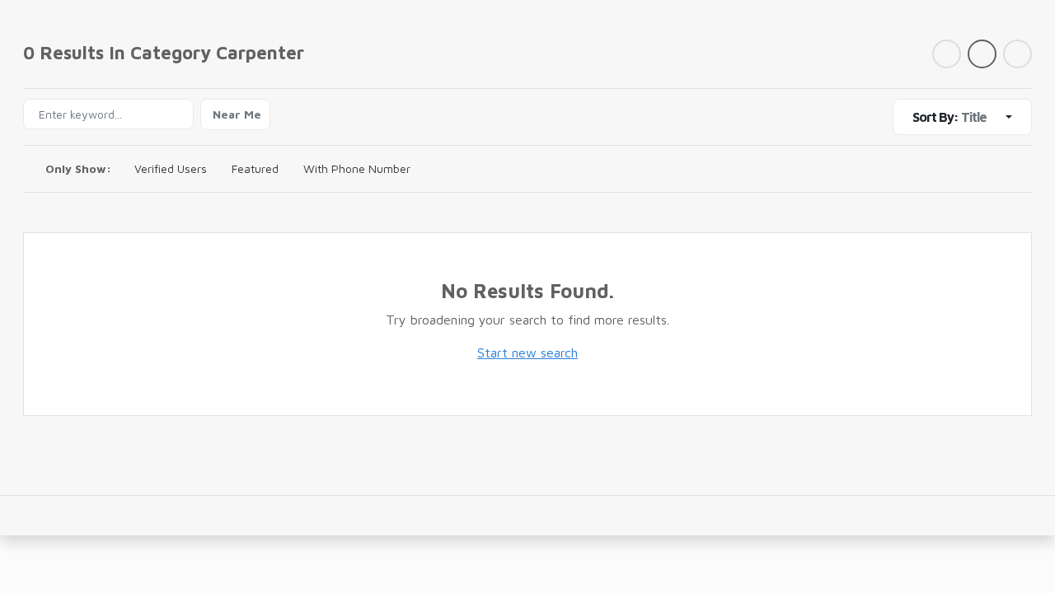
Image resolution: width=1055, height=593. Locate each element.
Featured (255, 168)
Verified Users (170, 168)
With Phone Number (356, 168)
